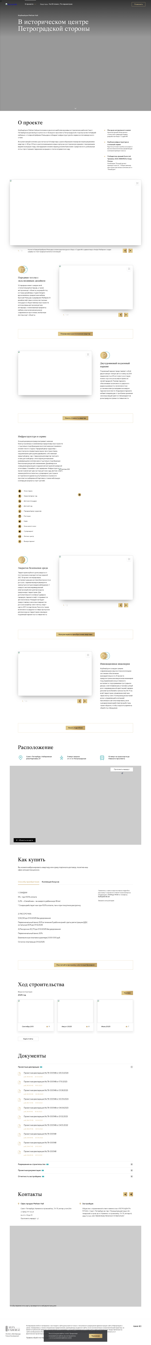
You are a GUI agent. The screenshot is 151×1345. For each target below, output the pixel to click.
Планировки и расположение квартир (75, 334)
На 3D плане (54, 4)
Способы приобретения (28, 882)
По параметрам (66, 4)
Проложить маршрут (122, 769)
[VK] (125, 1196)
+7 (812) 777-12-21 (27, 1212)
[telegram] (131, 1196)
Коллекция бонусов (50, 882)
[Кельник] (137, 1332)
